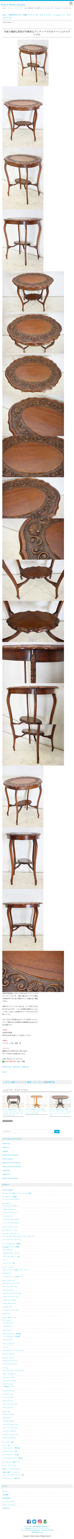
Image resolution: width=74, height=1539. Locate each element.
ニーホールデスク (9, 1421)
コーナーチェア (9, 1323)
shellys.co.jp (6, 1067)
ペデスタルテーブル (10, 1303)
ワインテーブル (8, 1407)
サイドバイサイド (9, 1414)
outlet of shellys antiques (10, 1178)
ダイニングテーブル (9, 1280)
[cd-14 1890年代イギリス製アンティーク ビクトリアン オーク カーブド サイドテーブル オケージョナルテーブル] (13, 1101)
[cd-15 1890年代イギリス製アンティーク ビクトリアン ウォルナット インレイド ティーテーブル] (60, 1101)
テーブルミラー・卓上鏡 (11, 1454)
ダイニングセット (9, 1290)
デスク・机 (6, 1411)
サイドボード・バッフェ (10, 1230)
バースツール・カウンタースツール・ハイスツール (19, 1236)
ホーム (5, 1491)
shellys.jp (25, 1067)
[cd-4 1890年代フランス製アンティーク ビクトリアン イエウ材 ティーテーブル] (36, 1101)
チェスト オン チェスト (11, 1360)
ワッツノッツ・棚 (9, 1263)
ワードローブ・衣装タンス (11, 1462)
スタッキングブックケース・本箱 (14, 1475)
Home (4, 1072)
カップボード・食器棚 (9, 1196)
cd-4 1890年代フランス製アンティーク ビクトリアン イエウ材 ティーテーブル (36, 1111)
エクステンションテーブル (12, 1283)
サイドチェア (8, 1330)
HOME (4, 8)
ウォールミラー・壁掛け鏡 (12, 1448)
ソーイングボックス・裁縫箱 (12, 1243)
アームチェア (8, 1320)
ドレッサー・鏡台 (8, 1442)
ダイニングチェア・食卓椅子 (12, 1333)
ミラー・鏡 (6, 1445)
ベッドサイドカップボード (12, 1199)
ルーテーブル (8, 1307)
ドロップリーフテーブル (11, 1297)
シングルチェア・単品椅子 (12, 1336)
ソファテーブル (8, 1394)
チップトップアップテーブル (12, 1293)
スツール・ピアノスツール (11, 1233)
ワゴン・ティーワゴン (9, 1465)
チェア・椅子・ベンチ (9, 1317)
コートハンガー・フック (10, 1227)
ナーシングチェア (9, 1343)
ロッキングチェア (9, 1354)
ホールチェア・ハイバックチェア (14, 1350)
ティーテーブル (8, 1397)
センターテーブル (9, 1390)
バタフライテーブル (10, 1300)
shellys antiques (7, 22)
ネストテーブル (8, 1401)
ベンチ (6, 1347)
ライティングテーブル (10, 1404)
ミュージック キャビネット (12, 1223)
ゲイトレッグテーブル (10, 1286)
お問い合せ (6, 1508)
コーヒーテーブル (9, 1377)
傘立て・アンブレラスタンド (12, 1469)
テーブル (10, 8)
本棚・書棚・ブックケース (11, 1472)
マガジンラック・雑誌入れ (12, 1478)
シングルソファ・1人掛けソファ (13, 1276)
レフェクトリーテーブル (11, 1310)
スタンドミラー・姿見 (10, 1451)
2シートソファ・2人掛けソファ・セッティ (16, 1270)
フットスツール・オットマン (12, 1239)
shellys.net (16, 1067)
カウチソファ (8, 1273)
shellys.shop (6, 1170)
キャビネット (7, 1203)
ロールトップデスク (10, 1438)
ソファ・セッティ (8, 1267)
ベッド (6, 1260)
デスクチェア (8, 1326)
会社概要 (5, 1494)
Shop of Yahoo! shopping (10, 1155)
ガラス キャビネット (10, 1209)
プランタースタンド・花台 (12, 1256)
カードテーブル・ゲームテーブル (14, 1370)
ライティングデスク (10, 1431)
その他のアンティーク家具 (11, 1247)
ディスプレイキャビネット (12, 1219)
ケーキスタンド (8, 1249)
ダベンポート (8, 1417)
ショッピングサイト (9, 1501)
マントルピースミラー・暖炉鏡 (13, 1458)
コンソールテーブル (10, 1380)
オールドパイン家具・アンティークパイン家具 (17, 1193)
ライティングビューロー (11, 1434)
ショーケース (8, 1216)
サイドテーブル (18, 8)
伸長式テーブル (9, 1386)
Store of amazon (7, 1159)
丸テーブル (7, 1313)
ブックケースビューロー (11, 1424)
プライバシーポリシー (9, 1505)
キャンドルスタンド (10, 1374)
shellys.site (5, 1174)
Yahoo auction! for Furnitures (11, 1162)
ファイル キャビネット (11, 1364)
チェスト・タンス (8, 1358)
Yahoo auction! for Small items (11, 1166)
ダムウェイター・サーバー (12, 1253)
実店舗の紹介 (7, 1498)
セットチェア (8, 1339)
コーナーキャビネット (10, 1212)
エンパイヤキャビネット (11, 1206)
